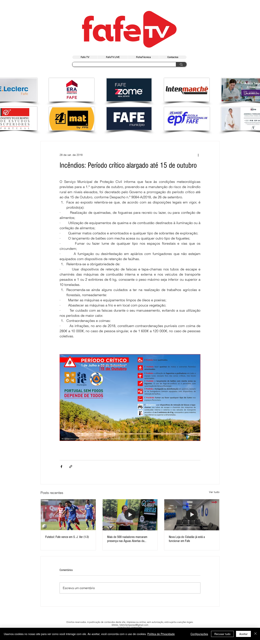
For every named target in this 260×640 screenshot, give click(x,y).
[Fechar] (255, 634)
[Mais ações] (198, 155)
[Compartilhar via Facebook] (61, 466)
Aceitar (243, 634)
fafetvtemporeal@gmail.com (134, 624)
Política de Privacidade (161, 634)
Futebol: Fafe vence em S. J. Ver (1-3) (67, 537)
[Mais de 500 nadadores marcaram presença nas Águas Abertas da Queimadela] (130, 514)
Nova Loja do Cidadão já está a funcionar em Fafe (187, 539)
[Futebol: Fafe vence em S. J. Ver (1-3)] (68, 514)
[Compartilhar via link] (71, 466)
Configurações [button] (199, 634)
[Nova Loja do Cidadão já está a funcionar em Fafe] (191, 514)
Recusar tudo (222, 634)
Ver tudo (214, 492)
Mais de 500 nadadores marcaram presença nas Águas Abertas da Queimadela (127, 539)
